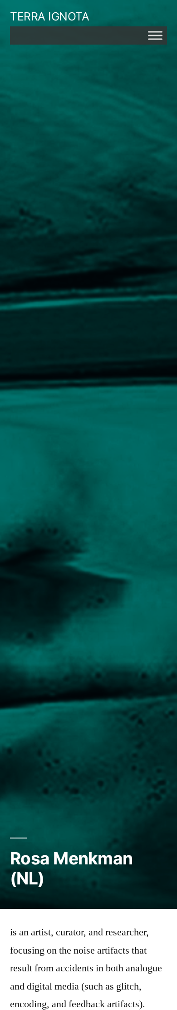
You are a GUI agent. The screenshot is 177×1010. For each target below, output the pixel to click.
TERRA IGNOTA (49, 16)
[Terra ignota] (155, 35)
